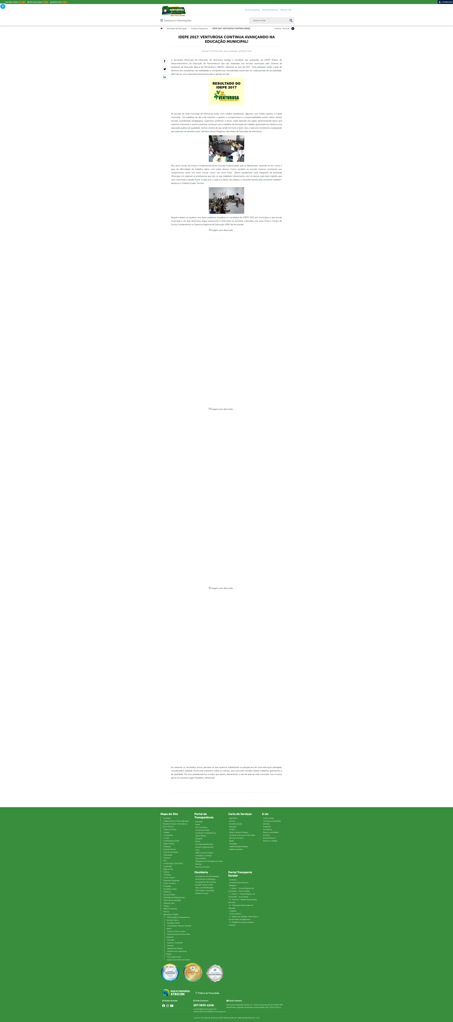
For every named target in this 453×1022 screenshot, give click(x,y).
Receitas (198, 864)
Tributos (166, 906)
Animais (232, 821)
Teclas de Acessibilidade (172, 900)
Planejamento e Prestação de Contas (209, 861)
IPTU (165, 861)
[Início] (161, 28)
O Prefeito (167, 875)
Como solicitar (268, 818)
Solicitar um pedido (270, 841)
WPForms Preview (170, 909)
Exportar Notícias (169, 849)
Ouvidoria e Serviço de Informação (242, 835)
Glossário (166, 858)
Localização (167, 866)
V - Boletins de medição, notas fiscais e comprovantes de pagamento (243, 918)
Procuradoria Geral (174, 957)
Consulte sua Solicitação (272, 821)
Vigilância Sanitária (236, 849)
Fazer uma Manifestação (204, 888)
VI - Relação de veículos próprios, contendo (241, 923)
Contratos (233, 880)
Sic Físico (266, 835)
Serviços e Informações (177, 20)
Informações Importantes (204, 890)
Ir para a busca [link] (16, 2)
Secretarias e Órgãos (170, 914)
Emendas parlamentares (204, 844)
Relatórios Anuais (201, 893)
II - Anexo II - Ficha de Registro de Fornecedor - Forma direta (241, 895)
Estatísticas (267, 827)
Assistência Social (173, 923)
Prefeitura (166, 892)
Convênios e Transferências (205, 833)
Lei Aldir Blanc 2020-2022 (173, 863)
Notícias (286, 28)
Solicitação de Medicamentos (174, 897)
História (278, 28)
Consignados (168, 835)
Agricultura (233, 818)
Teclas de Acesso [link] (38, 2)
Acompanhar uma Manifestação (207, 876)
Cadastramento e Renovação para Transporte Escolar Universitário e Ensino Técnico (175, 824)
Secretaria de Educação (177, 28)
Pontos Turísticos (169, 883)
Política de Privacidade (208, 993)
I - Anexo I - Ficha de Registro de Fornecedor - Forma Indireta (241, 889)
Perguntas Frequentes (171, 880)
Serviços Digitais (169, 895)
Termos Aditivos (235, 914)
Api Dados (167, 818)
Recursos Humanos (202, 867)
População (167, 886)
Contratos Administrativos (238, 882)
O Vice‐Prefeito (169, 878)
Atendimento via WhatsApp (205, 879)
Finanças (170, 945)
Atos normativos (201, 827)
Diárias (197, 841)
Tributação (233, 844)
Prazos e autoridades (271, 832)
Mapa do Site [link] (59, 2)
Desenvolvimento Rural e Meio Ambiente (178, 935)
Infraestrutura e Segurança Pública (176, 952)
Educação (170, 940)
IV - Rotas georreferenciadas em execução (240, 906)
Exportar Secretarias (170, 852)
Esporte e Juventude (174, 943)
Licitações (232, 911)
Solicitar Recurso (269, 838)
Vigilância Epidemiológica (238, 846)
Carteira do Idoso (169, 829)
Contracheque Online (171, 841)
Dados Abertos (168, 844)
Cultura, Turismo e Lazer (176, 931)
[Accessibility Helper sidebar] (3, 6)
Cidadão (166, 832)
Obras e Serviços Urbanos (238, 832)
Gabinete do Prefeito (174, 948)
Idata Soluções (243, 1018)
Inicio (197, 850)
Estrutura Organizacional (204, 847)
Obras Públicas (200, 858)
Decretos (266, 824)
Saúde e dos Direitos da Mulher (178, 960)
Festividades (167, 855)
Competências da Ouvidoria (205, 882)
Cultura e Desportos (199, 28)
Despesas (198, 838)
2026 (220, 1018)
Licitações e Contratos (203, 855)
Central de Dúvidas (202, 830)
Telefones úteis (168, 903)
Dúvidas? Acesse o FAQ (204, 885)
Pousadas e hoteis (170, 889)
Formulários (267, 829)
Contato (166, 838)
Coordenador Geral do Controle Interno (178, 927)
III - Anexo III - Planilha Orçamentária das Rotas (242, 901)
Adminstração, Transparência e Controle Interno (178, 918)
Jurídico (232, 829)
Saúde (197, 824)
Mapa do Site (168, 869)
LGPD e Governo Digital (204, 853)
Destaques (167, 846)
